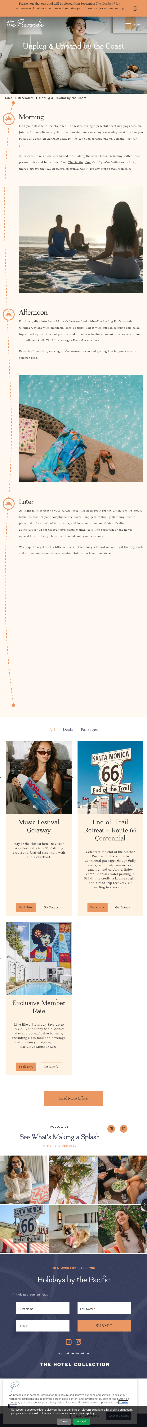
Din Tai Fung (39, 536)
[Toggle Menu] (128, 25)
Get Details (51, 907)
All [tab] (52, 729)
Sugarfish (107, 529)
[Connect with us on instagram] (123, 1129)
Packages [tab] (89, 729)
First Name (26, 1309)
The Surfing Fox (79, 162)
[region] (70, 1401)
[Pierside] (24, 25)
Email (24, 1326)
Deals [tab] (68, 729)
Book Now (26, 907)
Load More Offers (73, 1098)
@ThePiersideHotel (59, 1145)
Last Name (87, 1309)
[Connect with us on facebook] (111, 1129)
